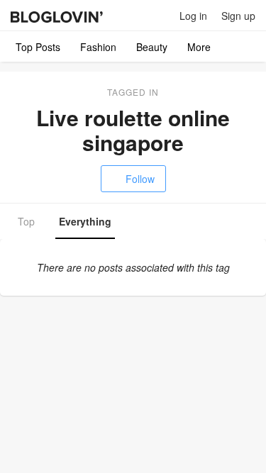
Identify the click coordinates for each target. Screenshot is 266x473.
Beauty (151, 47)
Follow (140, 179)
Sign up (238, 16)
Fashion (98, 47)
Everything (85, 221)
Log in (193, 16)
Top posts (38, 47)
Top (26, 221)
